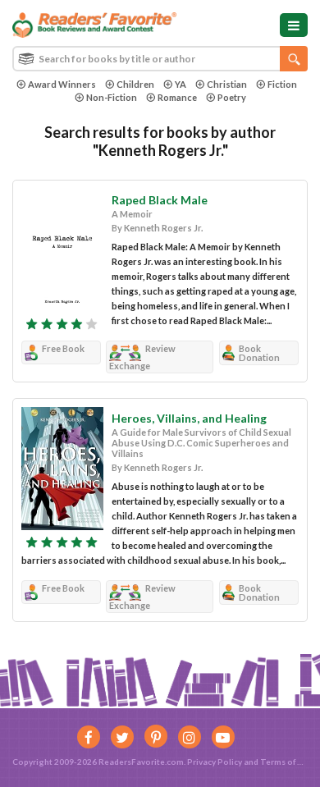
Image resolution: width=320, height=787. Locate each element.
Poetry (231, 97)
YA (180, 84)
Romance (177, 97)
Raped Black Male (160, 200)
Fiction (282, 84)
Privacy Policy (214, 761)
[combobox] (160, 59)
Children (135, 84)
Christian (227, 84)
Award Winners (62, 84)
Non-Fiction (111, 97)
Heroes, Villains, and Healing (189, 418)
